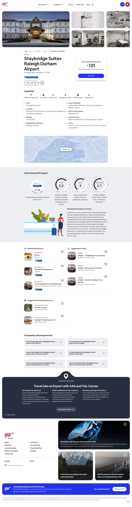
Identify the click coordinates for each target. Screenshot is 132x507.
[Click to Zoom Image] (36, 29)
